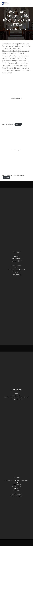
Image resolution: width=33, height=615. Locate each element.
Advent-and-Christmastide (8, 124)
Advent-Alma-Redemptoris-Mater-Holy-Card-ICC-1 (13, 175)
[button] (29, 3)
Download (18, 124)
